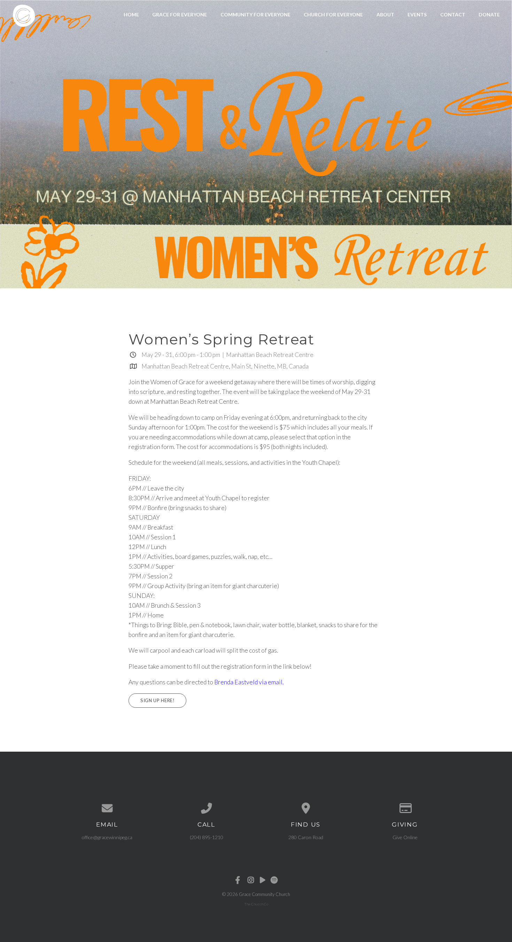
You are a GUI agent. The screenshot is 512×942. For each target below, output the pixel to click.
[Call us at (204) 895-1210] (206, 808)
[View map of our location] (305, 808)
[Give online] (405, 808)
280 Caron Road (305, 837)
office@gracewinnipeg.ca (107, 837)
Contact (452, 14)
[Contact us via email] (107, 808)
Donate (489, 14)
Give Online (405, 837)
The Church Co (256, 904)
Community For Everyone (255, 14)
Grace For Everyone (179, 14)
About (385, 14)
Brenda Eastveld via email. (249, 682)
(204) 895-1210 (206, 837)
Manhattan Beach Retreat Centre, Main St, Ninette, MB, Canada (225, 366)
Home (131, 14)
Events (417, 14)
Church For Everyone (333, 14)
